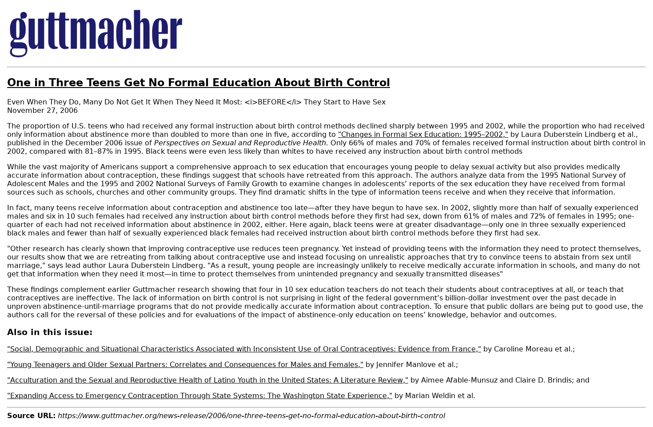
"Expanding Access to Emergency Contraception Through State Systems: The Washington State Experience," (199, 395)
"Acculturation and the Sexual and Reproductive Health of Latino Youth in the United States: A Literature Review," (207, 380)
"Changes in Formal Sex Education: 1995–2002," (423, 134)
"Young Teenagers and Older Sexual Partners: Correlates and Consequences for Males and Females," (185, 364)
